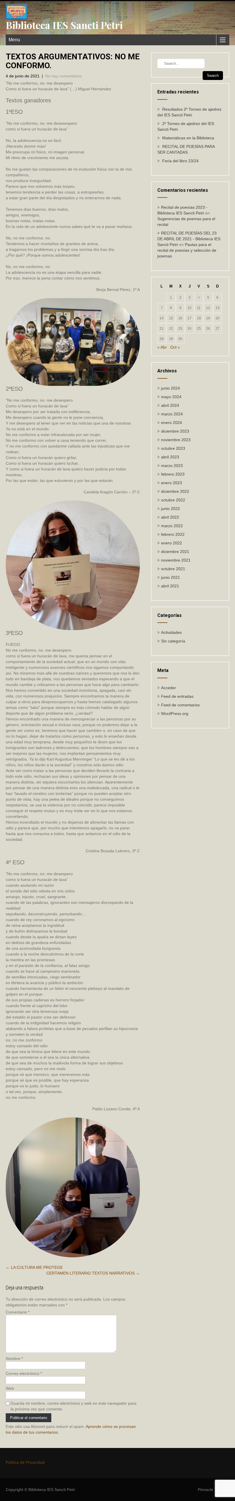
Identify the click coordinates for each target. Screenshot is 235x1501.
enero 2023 (171, 482)
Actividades (171, 632)
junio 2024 (170, 388)
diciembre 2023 (175, 431)
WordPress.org (174, 713)
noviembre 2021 (176, 560)
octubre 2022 (173, 500)
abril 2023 (170, 457)
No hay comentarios (63, 76)
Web (10, 1388)
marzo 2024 (172, 414)
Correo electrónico (24, 1373)
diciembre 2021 (175, 551)
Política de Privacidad (25, 1462)
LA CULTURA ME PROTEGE (34, 1267)
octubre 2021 (173, 568)
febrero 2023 (173, 474)
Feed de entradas (177, 696)
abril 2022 (170, 517)
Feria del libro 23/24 (180, 161)
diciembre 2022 (175, 491)
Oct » (175, 347)
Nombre (14, 1358)
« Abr (162, 347)
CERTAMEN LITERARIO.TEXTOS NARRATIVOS (93, 1273)
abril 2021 (170, 586)
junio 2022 (170, 508)
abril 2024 (170, 405)
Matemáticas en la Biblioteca (188, 138)
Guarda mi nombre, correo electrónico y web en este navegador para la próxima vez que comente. (73, 1406)
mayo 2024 (171, 396)
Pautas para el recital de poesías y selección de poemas (186, 250)
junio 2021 (170, 577)
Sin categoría (173, 641)
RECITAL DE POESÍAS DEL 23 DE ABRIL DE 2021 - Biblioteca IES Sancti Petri (188, 239)
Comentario (18, 1312)
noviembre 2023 (176, 439)
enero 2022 (171, 543)
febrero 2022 (173, 534)
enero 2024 (171, 422)
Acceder (168, 687)
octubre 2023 (173, 448)
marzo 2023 (172, 465)
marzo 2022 (172, 525)
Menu (14, 39)
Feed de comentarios (180, 705)
